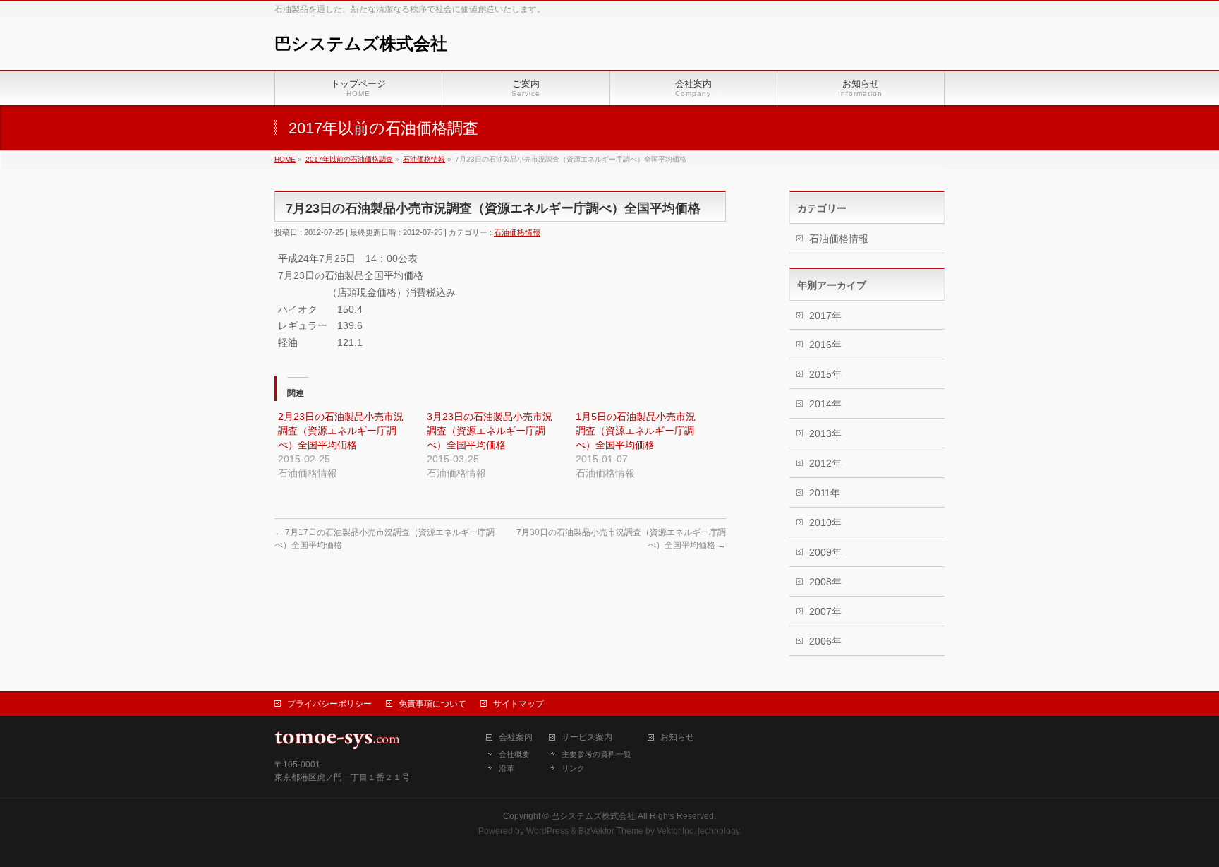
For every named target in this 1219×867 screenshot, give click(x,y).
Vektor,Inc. (676, 831)
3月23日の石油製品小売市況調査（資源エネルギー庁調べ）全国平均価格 (489, 430)
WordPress (547, 831)
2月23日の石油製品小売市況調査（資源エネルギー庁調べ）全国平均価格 (341, 430)
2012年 (825, 463)
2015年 (825, 374)
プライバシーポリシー (329, 704)
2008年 (825, 581)
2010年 (825, 522)
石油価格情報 (517, 232)
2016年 (825, 344)
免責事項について (432, 704)
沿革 (506, 768)
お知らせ (677, 737)
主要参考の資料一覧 (596, 754)
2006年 (825, 641)
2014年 (825, 403)
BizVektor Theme (610, 831)
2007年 (825, 611)
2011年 (824, 492)
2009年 (825, 552)
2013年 (825, 433)
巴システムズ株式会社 (360, 43)
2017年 (825, 315)
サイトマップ (518, 704)
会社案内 (516, 737)
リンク (573, 768)
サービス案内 (587, 737)
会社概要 (514, 754)
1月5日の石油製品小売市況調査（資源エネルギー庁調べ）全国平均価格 (636, 430)
